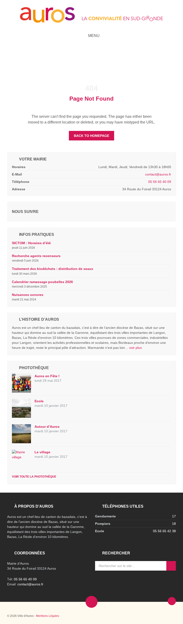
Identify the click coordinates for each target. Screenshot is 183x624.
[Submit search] (171, 566)
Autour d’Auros (47, 426)
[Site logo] (91, 21)
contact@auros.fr (158, 174)
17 (174, 516)
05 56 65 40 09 (159, 182)
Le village (42, 452)
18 (174, 524)
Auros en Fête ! (47, 376)
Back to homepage (91, 136)
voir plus (135, 348)
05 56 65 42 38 (164, 531)
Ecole (39, 401)
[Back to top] (172, 601)
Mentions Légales (47, 616)
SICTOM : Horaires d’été (31, 243)
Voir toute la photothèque (34, 476)
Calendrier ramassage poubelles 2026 (42, 282)
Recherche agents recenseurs (36, 256)
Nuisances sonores (27, 295)
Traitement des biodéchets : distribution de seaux (52, 269)
